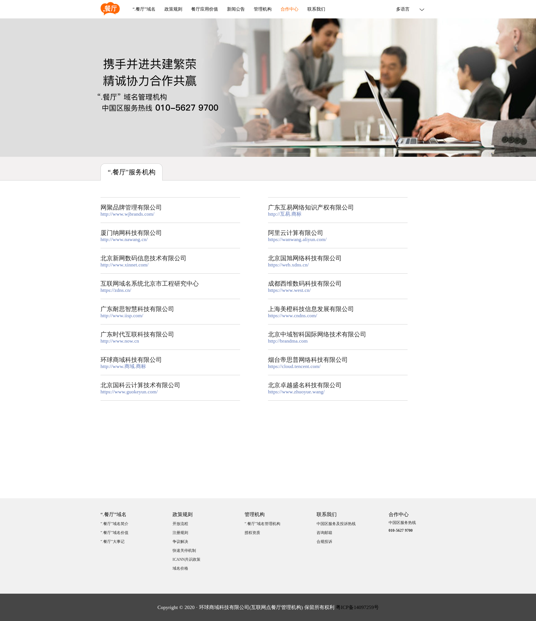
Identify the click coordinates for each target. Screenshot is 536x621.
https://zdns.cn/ (115, 290)
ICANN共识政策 (186, 559)
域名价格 (180, 568)
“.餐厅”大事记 (112, 542)
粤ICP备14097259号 (357, 607)
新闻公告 (236, 9)
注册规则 (180, 533)
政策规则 (173, 9)
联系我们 (316, 9)
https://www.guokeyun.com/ (129, 391)
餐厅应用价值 (204, 9)
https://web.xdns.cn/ (288, 265)
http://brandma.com (288, 341)
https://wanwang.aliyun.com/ (297, 239)
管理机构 (263, 9)
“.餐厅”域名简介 (114, 524)
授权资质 (252, 533)
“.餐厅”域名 (144, 9)
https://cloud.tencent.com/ (294, 366)
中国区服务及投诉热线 (336, 524)
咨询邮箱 (324, 533)
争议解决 (180, 542)
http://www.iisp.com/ (121, 315)
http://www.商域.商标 (123, 366)
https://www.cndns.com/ (292, 315)
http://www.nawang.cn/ (124, 239)
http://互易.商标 (285, 214)
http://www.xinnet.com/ (124, 265)
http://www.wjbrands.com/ (127, 214)
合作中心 (289, 9)
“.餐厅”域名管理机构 (262, 524)
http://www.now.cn (119, 341)
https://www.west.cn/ (289, 290)
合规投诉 (324, 542)
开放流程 (180, 524)
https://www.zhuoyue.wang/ (296, 391)
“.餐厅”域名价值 (114, 533)
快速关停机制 (184, 550)
